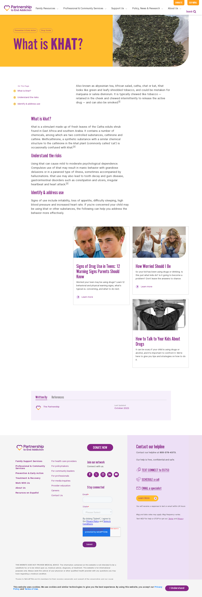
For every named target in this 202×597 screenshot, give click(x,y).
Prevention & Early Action (25, 30)
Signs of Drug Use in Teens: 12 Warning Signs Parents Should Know (98, 271)
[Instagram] (103, 474)
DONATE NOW (100, 447)
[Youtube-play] (116, 474)
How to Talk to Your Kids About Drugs (158, 341)
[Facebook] (89, 474)
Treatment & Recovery (28, 478)
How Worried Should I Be (153, 266)
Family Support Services (29, 461)
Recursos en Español (27, 493)
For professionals (60, 476)
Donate (179, 2)
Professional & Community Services (30, 467)
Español (193, 2)
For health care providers (64, 461)
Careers (55, 491)
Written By (41, 397)
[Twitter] (96, 474)
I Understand (177, 588)
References (58, 397)
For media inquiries (60, 481)
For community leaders (63, 471)
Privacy (180, 519)
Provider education (60, 486)
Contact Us (57, 496)
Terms (170, 519)
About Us (21, 488)
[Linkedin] (109, 474)
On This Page (23, 86)
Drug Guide (46, 30)
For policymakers (60, 466)
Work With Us (23, 483)
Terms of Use (31, 589)
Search (189, 11)
